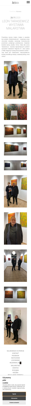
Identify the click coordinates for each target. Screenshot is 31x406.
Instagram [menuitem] (15, 358)
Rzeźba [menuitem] (15, 372)
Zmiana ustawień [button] (14, 402)
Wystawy (18, 11)
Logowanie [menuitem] (15, 360)
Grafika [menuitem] (15, 368)
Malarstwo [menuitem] (15, 365)
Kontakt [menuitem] (15, 353)
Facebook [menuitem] (15, 356)
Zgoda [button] (14, 394)
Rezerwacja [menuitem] (15, 363)
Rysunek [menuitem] (15, 370)
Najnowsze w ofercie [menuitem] (15, 351)
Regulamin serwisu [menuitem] (15, 375)
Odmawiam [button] (14, 398)
